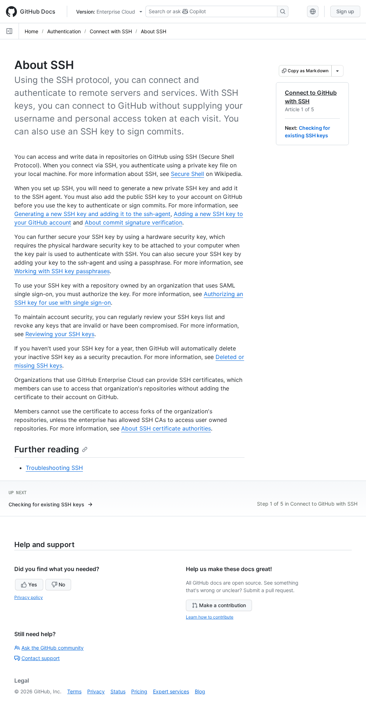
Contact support (40, 658)
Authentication (64, 31)
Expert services (171, 691)
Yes (32, 584)
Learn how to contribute (209, 617)
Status (117, 691)
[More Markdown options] (337, 71)
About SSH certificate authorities (166, 428)
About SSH (153, 31)
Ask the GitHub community (52, 648)
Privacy (96, 691)
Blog (200, 691)
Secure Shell (187, 173)
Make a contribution (222, 605)
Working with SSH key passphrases (62, 271)
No (62, 584)
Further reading (46, 449)
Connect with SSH (111, 31)
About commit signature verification (133, 222)
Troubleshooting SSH (54, 467)
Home (31, 31)
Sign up (345, 11)
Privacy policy (28, 597)
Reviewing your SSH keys (59, 334)
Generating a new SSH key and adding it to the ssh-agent (92, 213)
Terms (74, 691)
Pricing (139, 691)
